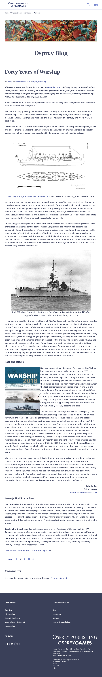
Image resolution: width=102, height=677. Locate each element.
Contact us (57, 614)
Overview (8, 610)
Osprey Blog (16, 13)
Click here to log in (59, 578)
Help (54, 610)
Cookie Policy (10, 626)
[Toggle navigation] (4, 5)
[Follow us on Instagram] (12, 644)
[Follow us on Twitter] (17, 644)
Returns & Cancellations (62, 622)
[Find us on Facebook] (7, 644)
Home (7, 13)
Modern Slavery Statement (15, 622)
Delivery (56, 618)
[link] (17, 559)
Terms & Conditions (12, 618)
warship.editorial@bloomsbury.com (83, 492)
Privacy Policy (10, 614)
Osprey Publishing (39, 82)
